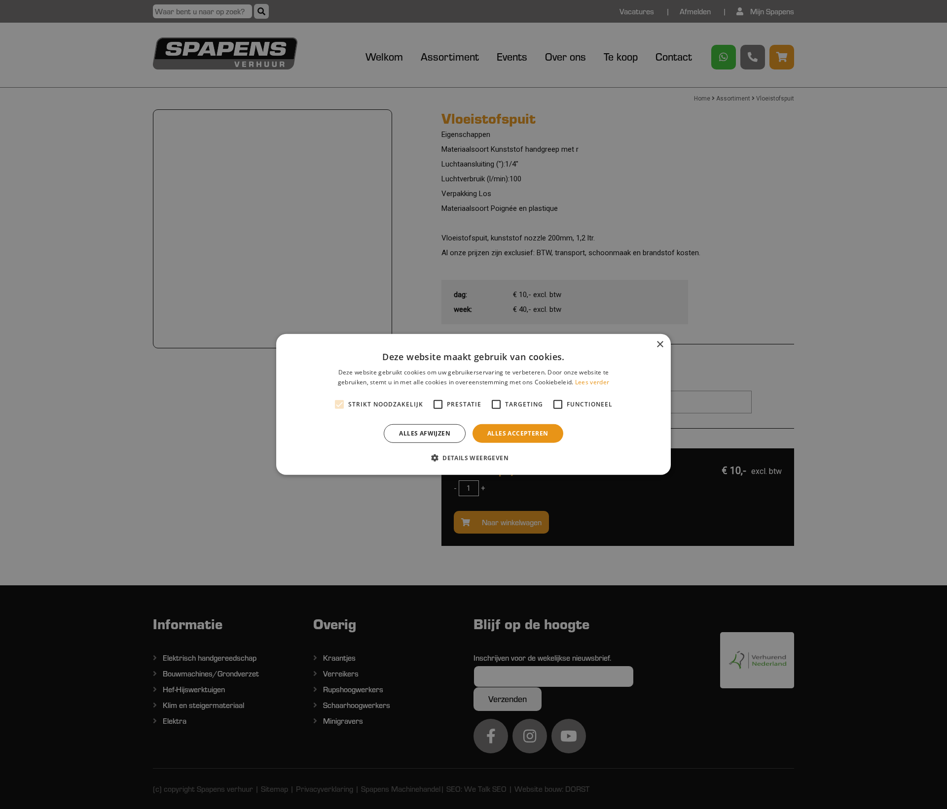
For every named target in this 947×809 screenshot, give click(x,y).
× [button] (659, 344)
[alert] (473, 404)
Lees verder (592, 382)
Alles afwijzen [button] (424, 433)
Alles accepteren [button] (517, 433)
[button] (473, 458)
